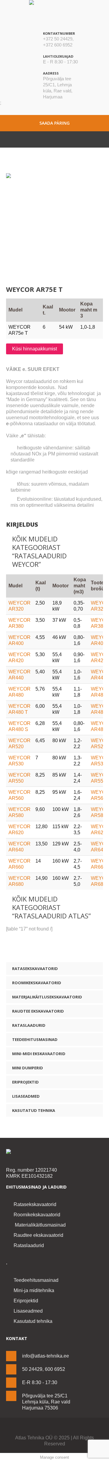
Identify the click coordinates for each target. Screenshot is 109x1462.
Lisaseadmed (26, 1096)
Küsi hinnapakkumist (34, 348)
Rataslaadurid (28, 1025)
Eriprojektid (25, 1082)
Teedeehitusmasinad (35, 1039)
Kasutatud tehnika (33, 1110)
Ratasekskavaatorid (35, 968)
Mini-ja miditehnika (34, 1290)
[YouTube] (58, 1427)
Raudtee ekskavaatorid (38, 1011)
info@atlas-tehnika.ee (45, 1355)
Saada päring (54, 123)
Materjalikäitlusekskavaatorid (47, 997)
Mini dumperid (27, 1068)
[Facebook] (50, 1427)
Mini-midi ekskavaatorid (38, 1053)
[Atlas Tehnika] (54, 1152)
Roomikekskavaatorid (36, 982)
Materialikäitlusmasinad (40, 1224)
